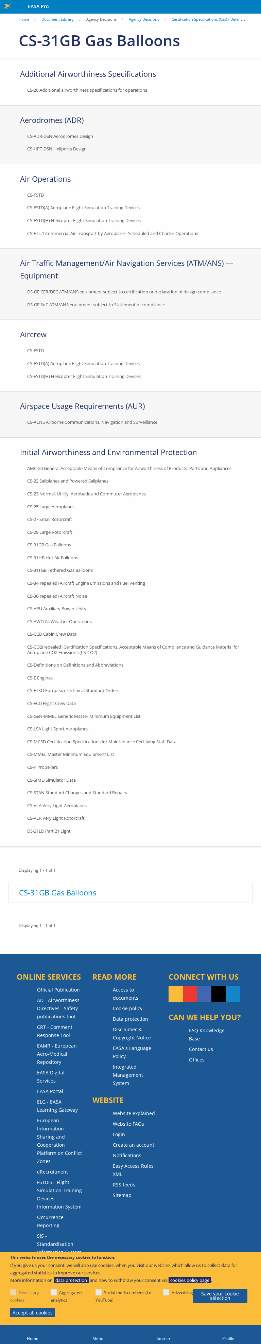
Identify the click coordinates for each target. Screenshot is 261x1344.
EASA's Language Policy (132, 1052)
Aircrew (33, 334)
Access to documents (125, 993)
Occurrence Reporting (50, 1221)
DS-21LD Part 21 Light (49, 831)
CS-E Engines (40, 678)
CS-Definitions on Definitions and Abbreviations (75, 665)
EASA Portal (50, 1091)
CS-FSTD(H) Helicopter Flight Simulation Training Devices (84, 220)
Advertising (182, 1292)
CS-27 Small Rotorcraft (49, 519)
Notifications (127, 1155)
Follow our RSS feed (176, 994)
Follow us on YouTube (190, 994)
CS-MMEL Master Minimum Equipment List (70, 754)
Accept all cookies (33, 1312)
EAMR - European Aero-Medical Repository (57, 1053)
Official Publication (58, 989)
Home (24, 19)
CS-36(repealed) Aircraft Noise (57, 596)
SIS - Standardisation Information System (59, 1244)
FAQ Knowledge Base (207, 1034)
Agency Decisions (144, 19)
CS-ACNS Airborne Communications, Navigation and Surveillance (92, 422)
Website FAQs (128, 1124)
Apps (254, 7)
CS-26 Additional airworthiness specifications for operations (87, 90)
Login (119, 1134)
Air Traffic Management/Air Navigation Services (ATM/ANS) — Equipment (126, 269)
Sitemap (122, 1195)
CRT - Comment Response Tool (54, 1031)
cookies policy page (189, 1280)
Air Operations (45, 179)
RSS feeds (124, 1184)
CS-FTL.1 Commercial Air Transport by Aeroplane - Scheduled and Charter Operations (112, 233)
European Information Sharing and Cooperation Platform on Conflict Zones (59, 1140)
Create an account (133, 1145)
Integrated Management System (128, 1075)
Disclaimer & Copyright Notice (132, 1033)
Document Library (57, 19)
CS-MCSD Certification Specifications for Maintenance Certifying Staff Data (101, 742)
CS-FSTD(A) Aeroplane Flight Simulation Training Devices (83, 207)
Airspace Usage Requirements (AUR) (82, 406)
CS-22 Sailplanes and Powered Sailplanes (67, 481)
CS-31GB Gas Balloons (49, 545)
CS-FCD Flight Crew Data (51, 703)
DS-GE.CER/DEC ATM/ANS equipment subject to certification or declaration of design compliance (124, 292)
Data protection (130, 1019)
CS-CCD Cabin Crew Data (51, 634)
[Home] (32, 1334)
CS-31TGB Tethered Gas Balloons (60, 570)
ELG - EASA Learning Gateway (57, 1105)
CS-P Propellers (42, 767)
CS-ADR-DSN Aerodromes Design (60, 136)
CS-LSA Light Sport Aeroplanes (57, 729)
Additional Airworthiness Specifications (88, 74)
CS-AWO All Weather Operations (59, 621)
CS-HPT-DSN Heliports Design (57, 149)
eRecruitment (52, 1171)
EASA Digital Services (51, 1076)
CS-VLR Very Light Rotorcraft (56, 818)
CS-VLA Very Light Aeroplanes (57, 805)
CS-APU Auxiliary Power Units (56, 608)
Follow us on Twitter (218, 994)
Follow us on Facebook (204, 994)
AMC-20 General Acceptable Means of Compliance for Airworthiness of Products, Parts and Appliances (129, 468)
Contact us (201, 1049)
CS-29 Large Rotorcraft (49, 532)
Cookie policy (127, 1008)
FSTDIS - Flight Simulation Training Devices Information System (59, 1194)
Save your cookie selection (220, 1296)
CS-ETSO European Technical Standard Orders (73, 690)
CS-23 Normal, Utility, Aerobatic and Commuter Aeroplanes (86, 494)
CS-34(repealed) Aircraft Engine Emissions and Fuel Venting (86, 583)
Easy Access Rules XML (133, 1170)
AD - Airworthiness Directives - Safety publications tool (58, 1008)
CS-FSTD (35, 195)
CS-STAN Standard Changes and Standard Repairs (77, 792)
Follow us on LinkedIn (233, 994)
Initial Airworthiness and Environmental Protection (108, 452)
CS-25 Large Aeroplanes (50, 507)
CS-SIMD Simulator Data (51, 780)
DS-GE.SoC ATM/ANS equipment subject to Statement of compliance (96, 305)
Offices (197, 1059)
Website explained (134, 1113)
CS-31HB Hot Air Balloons (52, 558)
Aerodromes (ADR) (52, 120)
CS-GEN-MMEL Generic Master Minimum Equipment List (84, 716)
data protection (71, 1280)
